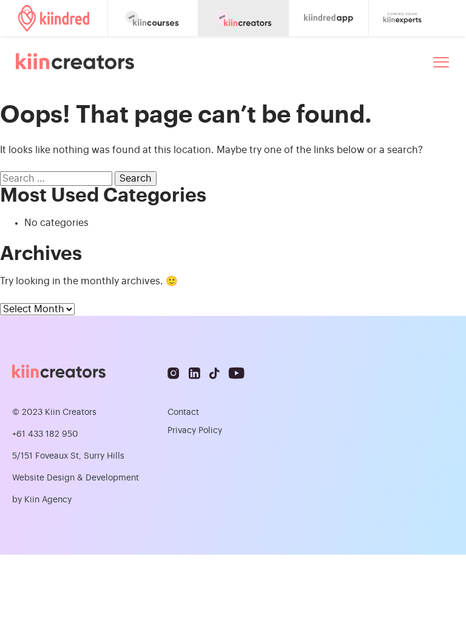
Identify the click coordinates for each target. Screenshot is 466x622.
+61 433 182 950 (45, 434)
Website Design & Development (75, 478)
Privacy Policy (194, 430)
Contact (183, 412)
